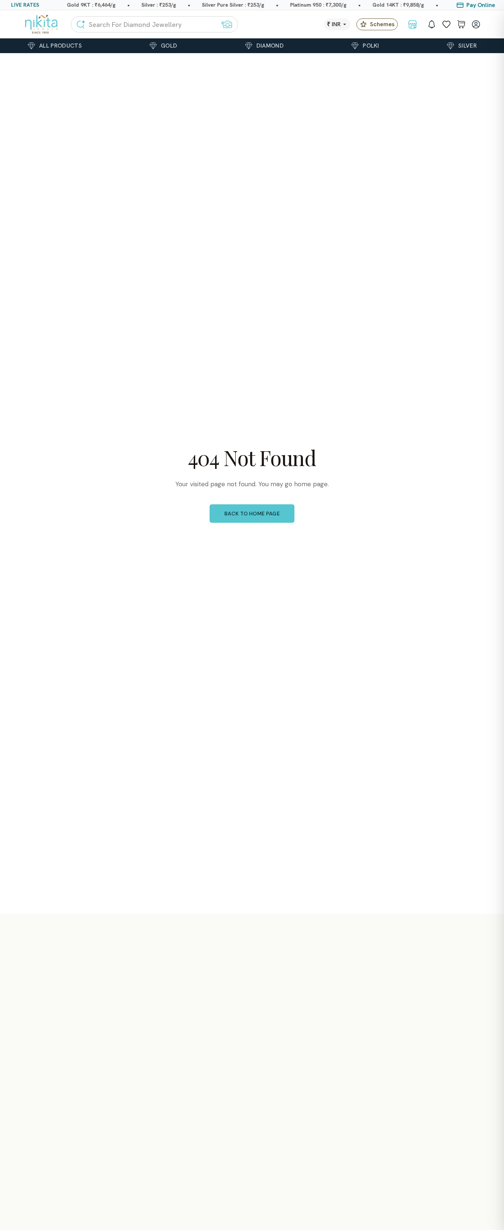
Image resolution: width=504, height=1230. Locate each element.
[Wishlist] (446, 24)
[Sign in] (476, 24)
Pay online (480, 5)
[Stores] (412, 24)
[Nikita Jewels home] (41, 24)
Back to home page (252, 513)
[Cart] (461, 24)
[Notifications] (431, 24)
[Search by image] (226, 24)
